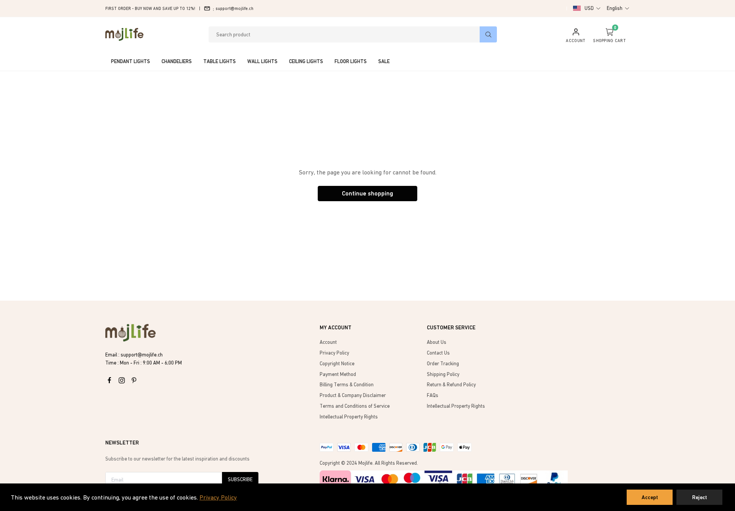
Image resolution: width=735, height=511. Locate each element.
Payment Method (338, 374)
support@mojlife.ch (234, 8)
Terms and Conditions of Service (355, 406)
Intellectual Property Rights (349, 417)
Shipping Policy (443, 374)
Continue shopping (367, 193)
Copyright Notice (337, 363)
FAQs (432, 395)
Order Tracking (443, 363)
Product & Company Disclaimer (353, 395)
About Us (436, 342)
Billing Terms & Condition (347, 384)
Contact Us (438, 353)
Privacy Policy (218, 497)
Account (328, 342)
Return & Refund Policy (451, 384)
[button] (593, 8)
